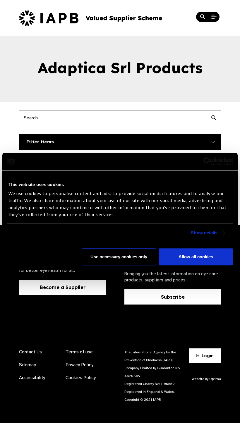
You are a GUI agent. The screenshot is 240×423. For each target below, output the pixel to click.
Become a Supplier (62, 287)
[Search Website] (202, 17)
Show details (204, 233)
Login (207, 355)
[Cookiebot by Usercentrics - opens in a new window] (207, 161)
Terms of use (79, 352)
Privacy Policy (79, 365)
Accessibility (32, 378)
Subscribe (173, 297)
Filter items (40, 142)
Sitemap (27, 365)
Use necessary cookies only (118, 257)
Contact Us (30, 352)
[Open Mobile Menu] (214, 17)
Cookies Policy (81, 378)
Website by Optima (206, 379)
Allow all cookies (196, 257)
